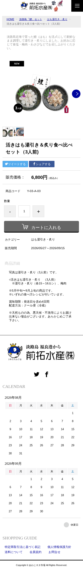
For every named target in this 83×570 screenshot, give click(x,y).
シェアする (43, 164)
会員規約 (36, 551)
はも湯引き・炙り (57, 19)
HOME (10, 19)
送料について (14, 551)
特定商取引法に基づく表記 (22, 546)
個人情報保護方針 (59, 546)
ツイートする (17, 164)
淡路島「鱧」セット (30, 19)
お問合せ (54, 551)
